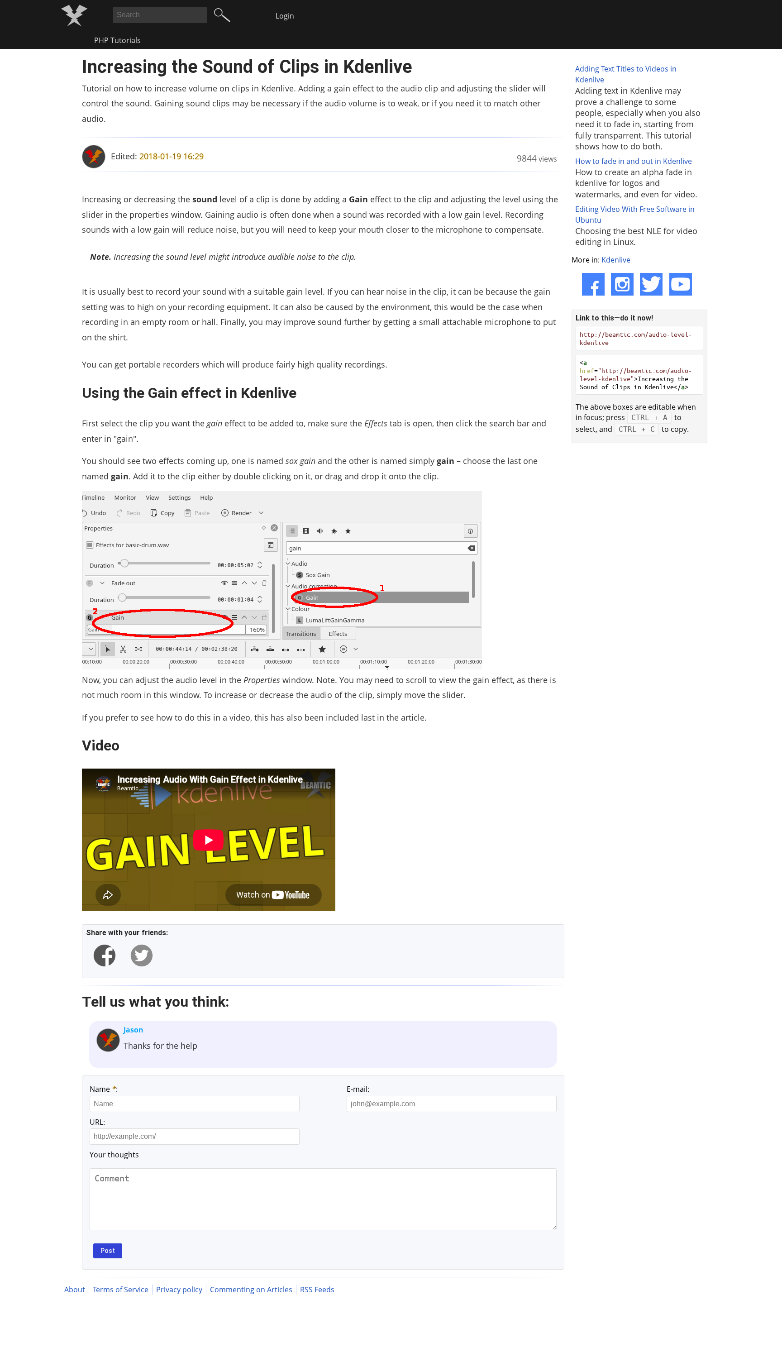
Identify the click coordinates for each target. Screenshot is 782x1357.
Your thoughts (114, 1155)
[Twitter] (651, 284)
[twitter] (141, 955)
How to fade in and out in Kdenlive (633, 161)
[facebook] (104, 955)
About (74, 1290)
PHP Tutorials (117, 40)
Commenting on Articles (251, 1290)
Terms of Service (120, 1290)
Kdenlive (615, 260)
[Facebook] (593, 284)
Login (285, 16)
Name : (104, 1089)
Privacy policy (179, 1290)
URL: (97, 1122)
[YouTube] (680, 284)
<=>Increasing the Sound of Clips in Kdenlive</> (636, 374)
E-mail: (358, 1089)
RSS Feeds (317, 1290)
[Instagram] (622, 284)
